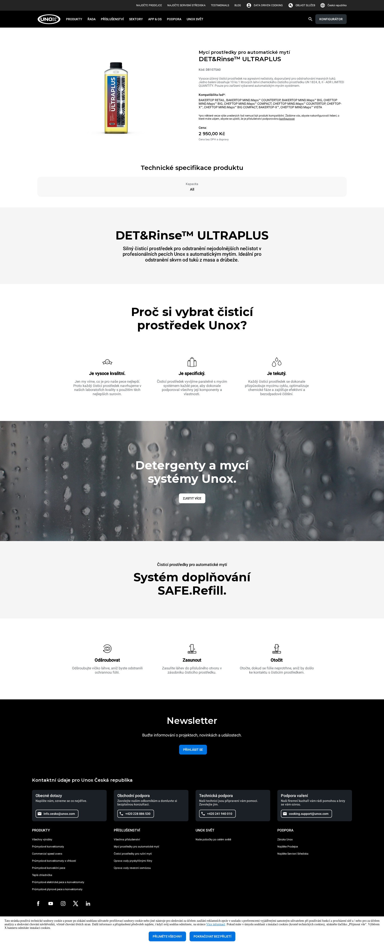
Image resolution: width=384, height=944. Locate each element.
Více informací (215, 924)
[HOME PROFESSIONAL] (50, 19)
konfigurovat (287, 118)
